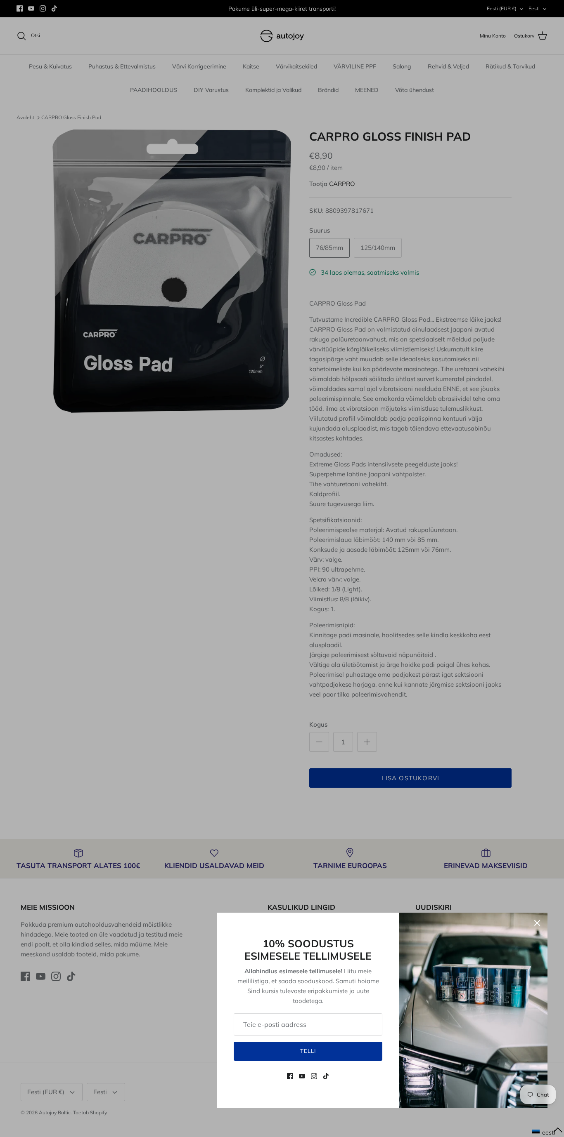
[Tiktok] (326, 1076)
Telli (308, 1051)
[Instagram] (314, 1076)
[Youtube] (302, 1076)
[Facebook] (290, 1076)
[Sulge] (537, 923)
